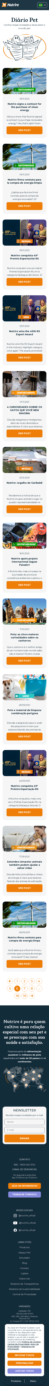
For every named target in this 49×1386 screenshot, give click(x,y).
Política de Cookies (31, 1342)
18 (17, 996)
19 (24, 996)
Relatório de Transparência (24, 1284)
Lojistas (24, 1273)
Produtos (16, 1381)
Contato (24, 1268)
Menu (33, 1381)
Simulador (24, 1258)
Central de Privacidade (19, 1344)
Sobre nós (24, 1278)
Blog (24, 1263)
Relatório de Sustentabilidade (24, 1289)
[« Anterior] (10, 981)
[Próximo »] (32, 996)
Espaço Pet (24, 1252)
